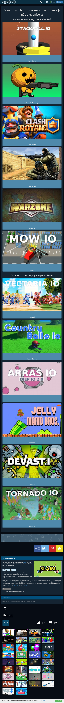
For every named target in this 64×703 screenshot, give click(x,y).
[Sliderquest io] (48, 684)
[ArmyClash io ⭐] (34, 632)
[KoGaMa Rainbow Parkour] (21, 662)
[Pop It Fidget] (8, 647)
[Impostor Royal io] (21, 647)
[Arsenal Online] (34, 676)
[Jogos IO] (9, 2)
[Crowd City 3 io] (21, 684)
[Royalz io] (34, 684)
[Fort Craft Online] (21, 640)
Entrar (53, 2)
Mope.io (26, 585)
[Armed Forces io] (8, 640)
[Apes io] (8, 662)
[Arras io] (8, 676)
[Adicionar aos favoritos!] (5, 609)
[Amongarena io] (34, 647)
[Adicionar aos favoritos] (59, 548)
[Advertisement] (32, 538)
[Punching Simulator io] (21, 654)
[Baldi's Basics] (8, 632)
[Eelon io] (8, 684)
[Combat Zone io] (34, 640)
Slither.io (16, 585)
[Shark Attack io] (21, 691)
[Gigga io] (34, 654)
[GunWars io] (21, 669)
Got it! (59, 701)
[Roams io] (21, 676)
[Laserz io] (48, 647)
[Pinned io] (34, 669)
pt (47, 2)
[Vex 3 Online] (8, 691)
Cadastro (59, 2)
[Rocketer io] (48, 676)
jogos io (25, 562)
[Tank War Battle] (8, 669)
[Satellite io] (48, 669)
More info (42, 700)
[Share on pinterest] (52, 548)
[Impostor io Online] (48, 640)
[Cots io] (34, 662)
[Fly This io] (8, 654)
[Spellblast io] (48, 662)
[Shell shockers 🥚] (21, 632)
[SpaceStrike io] (48, 632)
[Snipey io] (48, 654)
